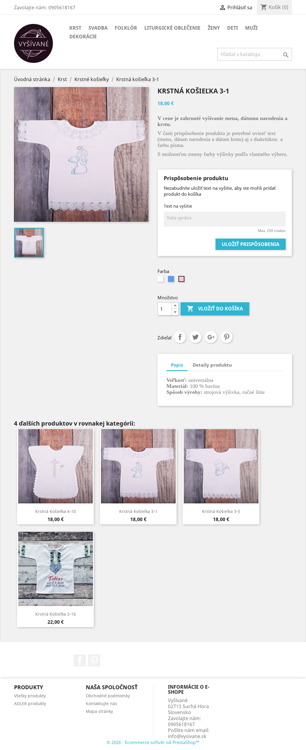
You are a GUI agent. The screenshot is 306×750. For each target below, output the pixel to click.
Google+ (211, 337)
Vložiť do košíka (215, 308)
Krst (75, 28)
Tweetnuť (195, 337)
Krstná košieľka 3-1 (138, 511)
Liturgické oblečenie (172, 28)
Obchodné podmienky (108, 696)
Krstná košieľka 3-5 (221, 511)
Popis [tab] (177, 365)
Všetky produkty (30, 696)
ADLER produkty (30, 703)
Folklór (126, 28)
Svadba (98, 28)
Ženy (214, 28)
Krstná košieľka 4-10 (55, 511)
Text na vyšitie (178, 206)
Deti (232, 28)
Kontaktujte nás (101, 703)
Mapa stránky (99, 711)
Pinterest (226, 337)
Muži (251, 28)
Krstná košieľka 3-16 (55, 614)
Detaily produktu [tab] (212, 365)
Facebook (80, 661)
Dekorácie (83, 36)
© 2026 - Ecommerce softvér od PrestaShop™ (153, 742)
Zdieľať (180, 337)
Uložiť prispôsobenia (250, 244)
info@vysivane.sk (187, 736)
